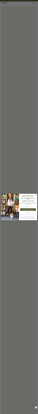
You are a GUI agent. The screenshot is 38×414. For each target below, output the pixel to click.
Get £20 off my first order (28, 209)
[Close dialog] (36, 195)
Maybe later (28, 212)
